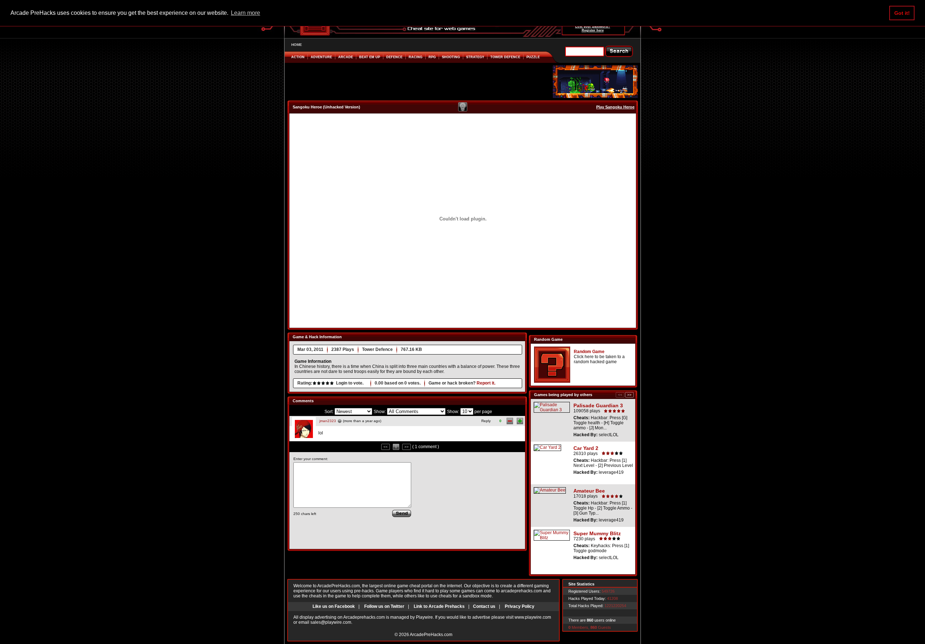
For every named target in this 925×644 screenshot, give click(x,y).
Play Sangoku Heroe (615, 107)
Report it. (486, 383)
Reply (486, 421)
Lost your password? (592, 26)
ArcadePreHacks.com (431, 634)
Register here (593, 30)
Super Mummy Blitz (597, 533)
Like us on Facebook (334, 606)
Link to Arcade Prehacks (439, 606)
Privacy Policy (519, 606)
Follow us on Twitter (384, 606)
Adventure (321, 57)
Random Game (589, 351)
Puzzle (533, 57)
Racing (415, 57)
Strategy (475, 57)
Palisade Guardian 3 (598, 405)
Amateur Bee (589, 491)
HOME (296, 45)
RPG (432, 57)
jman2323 (327, 421)
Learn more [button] (245, 13)
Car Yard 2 (585, 448)
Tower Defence (505, 57)
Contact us (484, 606)
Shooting (451, 57)
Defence (394, 57)
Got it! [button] (902, 13)
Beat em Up (369, 57)
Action (298, 57)
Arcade (345, 57)
